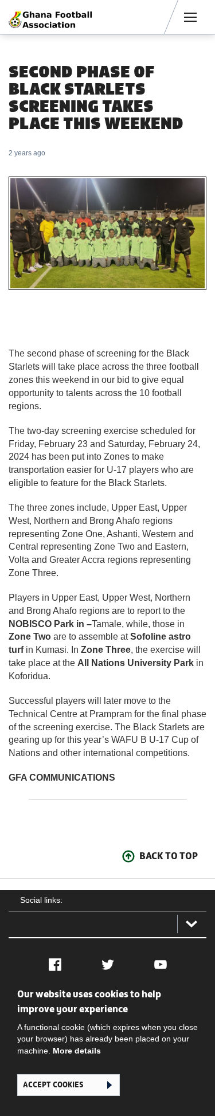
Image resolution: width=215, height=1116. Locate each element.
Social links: (41, 899)
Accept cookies (53, 1085)
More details (77, 1050)
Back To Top (168, 855)
